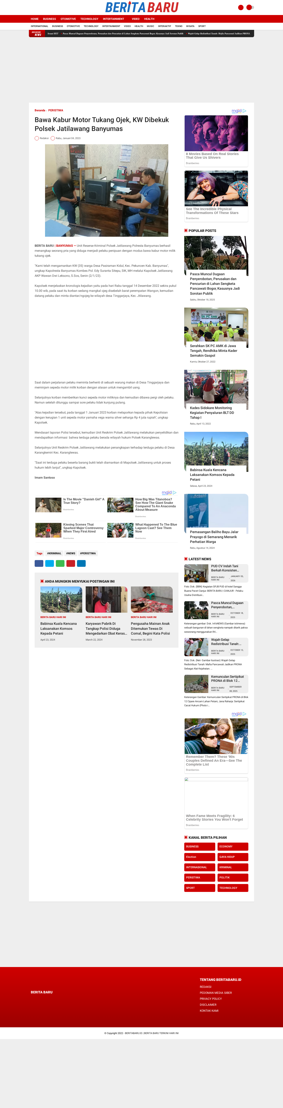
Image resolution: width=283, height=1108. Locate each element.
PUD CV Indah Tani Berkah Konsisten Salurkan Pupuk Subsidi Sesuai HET (228, 568)
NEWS (71, 553)
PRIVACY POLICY (211, 999)
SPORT (190, 887)
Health (149, 18)
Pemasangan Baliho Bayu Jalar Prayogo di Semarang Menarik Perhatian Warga (214, 537)
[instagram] (40, 7)
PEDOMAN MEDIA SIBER (216, 993)
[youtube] (45, 7)
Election (191, 856)
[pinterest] (70, 563)
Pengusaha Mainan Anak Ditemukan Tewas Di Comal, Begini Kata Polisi (150, 628)
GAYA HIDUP (227, 856)
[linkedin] (81, 563)
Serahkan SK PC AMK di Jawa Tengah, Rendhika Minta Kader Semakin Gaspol (213, 350)
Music (150, 26)
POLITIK (224, 877)
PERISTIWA (55, 110)
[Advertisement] (141, 70)
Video (136, 18)
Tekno (178, 26)
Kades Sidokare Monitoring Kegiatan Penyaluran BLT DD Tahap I (212, 412)
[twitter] (35, 7)
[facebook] (30, 7)
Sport (202, 26)
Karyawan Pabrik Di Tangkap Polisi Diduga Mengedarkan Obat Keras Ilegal (105, 629)
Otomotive (68, 18)
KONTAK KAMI (209, 1010)
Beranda (40, 110)
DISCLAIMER (208, 1005)
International (39, 26)
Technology (89, 18)
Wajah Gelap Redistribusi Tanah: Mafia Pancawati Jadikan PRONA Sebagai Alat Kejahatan (202, 33)
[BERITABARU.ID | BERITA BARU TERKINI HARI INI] (141, 12)
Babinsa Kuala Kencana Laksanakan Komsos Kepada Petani (58, 628)
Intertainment (113, 18)
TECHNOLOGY (228, 887)
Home (35, 18)
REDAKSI (205, 987)
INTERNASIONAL (196, 867)
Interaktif (164, 26)
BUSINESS (192, 846)
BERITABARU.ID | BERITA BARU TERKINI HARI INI (152, 1033)
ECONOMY (226, 846)
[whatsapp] (60, 563)
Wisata (190, 26)
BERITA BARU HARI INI (53, 617)
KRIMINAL (55, 553)
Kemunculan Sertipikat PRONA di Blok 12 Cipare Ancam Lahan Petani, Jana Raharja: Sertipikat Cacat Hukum (228, 679)
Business (49, 18)
